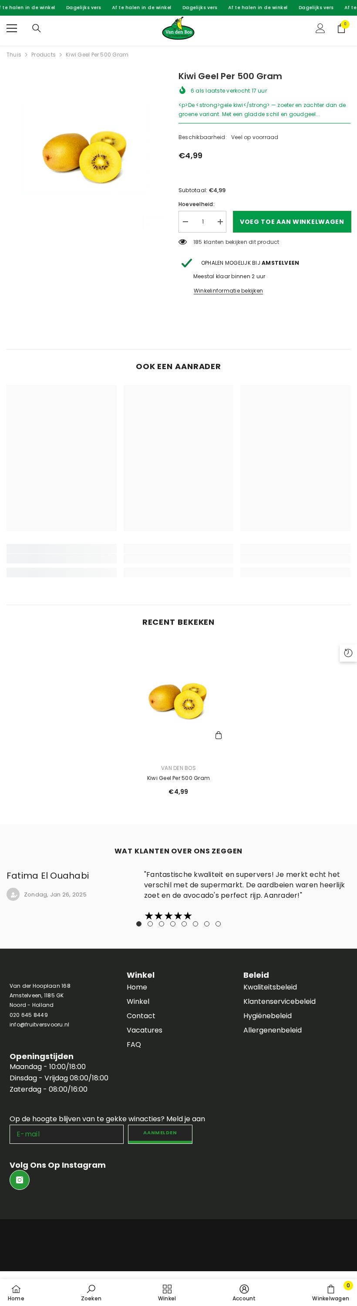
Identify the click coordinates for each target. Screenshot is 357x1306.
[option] (86, 149)
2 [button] (150, 923)
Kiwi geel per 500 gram (178, 778)
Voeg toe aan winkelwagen (292, 221)
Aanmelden (160, 1132)
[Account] (320, 28)
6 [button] (195, 923)
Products (43, 54)
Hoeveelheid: (196, 204)
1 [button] (138, 923)
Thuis (14, 54)
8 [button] (218, 923)
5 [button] (184, 923)
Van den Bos (178, 768)
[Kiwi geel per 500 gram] (179, 695)
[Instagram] (20, 1180)
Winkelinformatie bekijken (228, 290)
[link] (62, 558)
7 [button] (206, 923)
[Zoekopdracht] (36, 28)
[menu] (12, 28)
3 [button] (161, 923)
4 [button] (172, 923)
